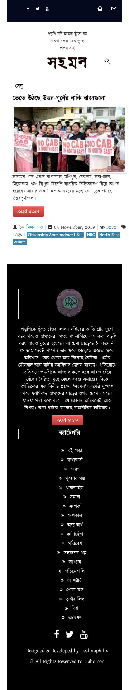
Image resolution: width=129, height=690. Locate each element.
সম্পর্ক (74, 506)
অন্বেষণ (74, 617)
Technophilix (94, 650)
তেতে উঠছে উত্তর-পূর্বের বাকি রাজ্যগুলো (59, 98)
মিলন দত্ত (34, 227)
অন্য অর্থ (74, 525)
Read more (28, 211)
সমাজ (74, 497)
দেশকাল (74, 515)
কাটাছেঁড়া (74, 534)
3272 (111, 227)
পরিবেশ (74, 543)
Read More (67, 420)
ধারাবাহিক (74, 488)
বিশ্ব (74, 608)
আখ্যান (74, 562)
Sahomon (95, 661)
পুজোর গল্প (74, 478)
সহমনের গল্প (74, 552)
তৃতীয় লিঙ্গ (74, 599)
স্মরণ (74, 469)
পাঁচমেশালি (74, 571)
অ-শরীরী (74, 580)
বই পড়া (74, 450)
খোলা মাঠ (73, 590)
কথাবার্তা (74, 460)
